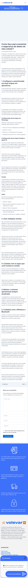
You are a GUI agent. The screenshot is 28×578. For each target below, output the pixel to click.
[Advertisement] (14, 25)
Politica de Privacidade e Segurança (9, 554)
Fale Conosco (4, 551)
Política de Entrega (5, 552)
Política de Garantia (5, 553)
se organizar (10, 239)
